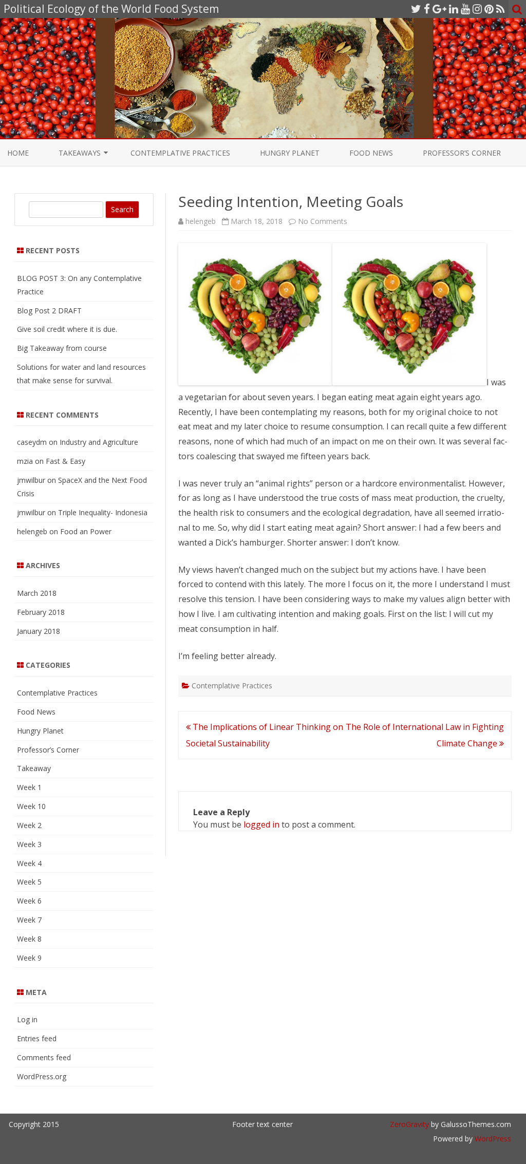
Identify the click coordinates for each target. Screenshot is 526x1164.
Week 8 (29, 939)
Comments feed (44, 1057)
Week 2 (29, 825)
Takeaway (34, 768)
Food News (371, 153)
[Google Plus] (439, 9)
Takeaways (80, 153)
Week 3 (29, 844)
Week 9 (29, 958)
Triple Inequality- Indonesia (102, 512)
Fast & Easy (65, 461)
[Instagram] (477, 9)
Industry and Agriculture (99, 442)
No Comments (322, 221)
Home (18, 153)
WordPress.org (41, 1076)
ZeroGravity (409, 1124)
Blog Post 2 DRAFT (49, 310)
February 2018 (41, 612)
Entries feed (37, 1038)
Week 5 (29, 882)
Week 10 (31, 806)
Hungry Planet (290, 153)
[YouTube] (465, 9)
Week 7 (29, 920)
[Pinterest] (489, 9)
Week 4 (29, 863)
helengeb (200, 221)
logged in (261, 824)
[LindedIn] (453, 9)
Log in (27, 1019)
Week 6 (29, 901)
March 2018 (37, 593)
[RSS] (500, 9)
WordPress (492, 1138)
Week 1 (29, 787)
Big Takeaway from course (62, 348)
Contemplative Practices (180, 153)
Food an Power (85, 531)
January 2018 (38, 631)
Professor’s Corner (462, 153)
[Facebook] (427, 9)
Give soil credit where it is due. (67, 329)
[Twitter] (416, 9)
